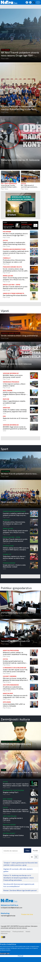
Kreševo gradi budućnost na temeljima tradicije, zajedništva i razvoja (14, 662)
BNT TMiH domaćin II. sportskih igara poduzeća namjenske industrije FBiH (29, 186)
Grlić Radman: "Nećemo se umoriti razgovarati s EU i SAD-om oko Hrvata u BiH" (15, 696)
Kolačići (28, 931)
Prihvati (20, 956)
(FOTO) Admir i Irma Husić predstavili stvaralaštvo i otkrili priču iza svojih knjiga (14, 802)
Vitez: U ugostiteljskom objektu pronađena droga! (14, 402)
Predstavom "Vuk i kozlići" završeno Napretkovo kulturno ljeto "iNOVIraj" (16, 784)
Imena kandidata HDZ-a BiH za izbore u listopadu (14, 705)
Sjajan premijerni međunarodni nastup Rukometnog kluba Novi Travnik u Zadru (18, 108)
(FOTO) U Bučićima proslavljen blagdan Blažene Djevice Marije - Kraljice (15, 393)
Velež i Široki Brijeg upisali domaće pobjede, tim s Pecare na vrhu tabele (15, 278)
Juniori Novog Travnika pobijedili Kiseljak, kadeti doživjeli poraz (8, 186)
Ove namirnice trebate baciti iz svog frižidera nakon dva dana (16, 827)
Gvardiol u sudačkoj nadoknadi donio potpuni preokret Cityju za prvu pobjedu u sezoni (16, 252)
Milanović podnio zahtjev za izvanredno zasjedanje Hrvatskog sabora (15, 653)
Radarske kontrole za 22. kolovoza (15, 418)
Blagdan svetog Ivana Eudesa (13, 835)
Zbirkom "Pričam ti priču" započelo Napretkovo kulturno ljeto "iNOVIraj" (16, 810)
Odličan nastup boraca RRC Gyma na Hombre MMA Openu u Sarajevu (16, 548)
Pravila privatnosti (18, 931)
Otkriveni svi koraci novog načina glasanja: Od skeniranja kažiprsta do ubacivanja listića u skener (15, 679)
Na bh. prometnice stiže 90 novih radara (8, 227)
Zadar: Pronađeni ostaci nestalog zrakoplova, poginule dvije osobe (15, 410)
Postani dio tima (27, 914)
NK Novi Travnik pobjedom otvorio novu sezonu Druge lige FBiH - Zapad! (20, 54)
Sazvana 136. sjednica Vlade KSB (15, 641)
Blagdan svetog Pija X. (11, 792)
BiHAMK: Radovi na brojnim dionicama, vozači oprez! (13, 376)
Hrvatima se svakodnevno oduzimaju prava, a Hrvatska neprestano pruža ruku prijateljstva (15, 688)
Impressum (4, 933)
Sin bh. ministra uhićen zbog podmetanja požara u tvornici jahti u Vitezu (16, 270)
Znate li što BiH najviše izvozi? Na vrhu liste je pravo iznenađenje (15, 670)
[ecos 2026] (20, 205)
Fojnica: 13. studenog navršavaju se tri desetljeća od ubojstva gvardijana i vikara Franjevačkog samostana (18, 877)
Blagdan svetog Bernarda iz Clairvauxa (13, 819)
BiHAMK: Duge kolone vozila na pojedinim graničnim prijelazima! (15, 428)
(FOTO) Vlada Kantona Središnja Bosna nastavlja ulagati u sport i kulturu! (18, 613)
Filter (28, 850)
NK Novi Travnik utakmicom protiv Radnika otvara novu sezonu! (15, 287)
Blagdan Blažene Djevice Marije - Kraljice (19, 772)
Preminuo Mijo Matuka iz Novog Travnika (26, 227)
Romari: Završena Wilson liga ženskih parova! (20, 890)
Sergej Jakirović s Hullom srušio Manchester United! (14, 566)
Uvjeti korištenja (5, 931)
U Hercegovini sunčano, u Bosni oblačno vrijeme (14, 385)
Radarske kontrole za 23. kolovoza (20, 159)
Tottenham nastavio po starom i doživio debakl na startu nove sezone (14, 557)
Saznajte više (5, 953)
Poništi (35, 850)
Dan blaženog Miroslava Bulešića (15, 295)
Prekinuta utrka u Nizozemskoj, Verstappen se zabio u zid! (14, 261)
